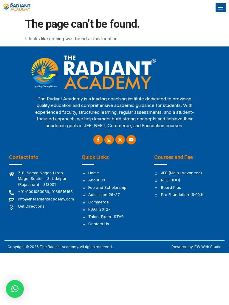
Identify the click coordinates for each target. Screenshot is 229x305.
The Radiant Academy (59, 247)
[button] (15, 289)
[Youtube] (131, 139)
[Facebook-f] (98, 139)
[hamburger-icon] (221, 7)
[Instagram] (109, 139)
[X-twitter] (120, 139)
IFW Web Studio (208, 247)
